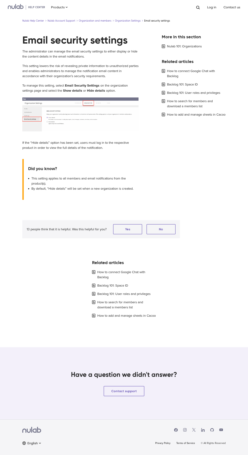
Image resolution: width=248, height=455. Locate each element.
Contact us (231, 7)
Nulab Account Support (61, 20)
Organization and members (95, 20)
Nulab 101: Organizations (184, 46)
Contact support (124, 391)
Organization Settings (128, 20)
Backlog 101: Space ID (182, 84)
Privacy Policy (162, 443)
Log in (211, 7)
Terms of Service (185, 443)
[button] (127, 229)
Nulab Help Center (33, 20)
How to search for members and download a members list (190, 103)
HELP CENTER (36, 7)
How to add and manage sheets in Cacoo (196, 115)
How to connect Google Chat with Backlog (191, 73)
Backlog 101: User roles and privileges (193, 93)
